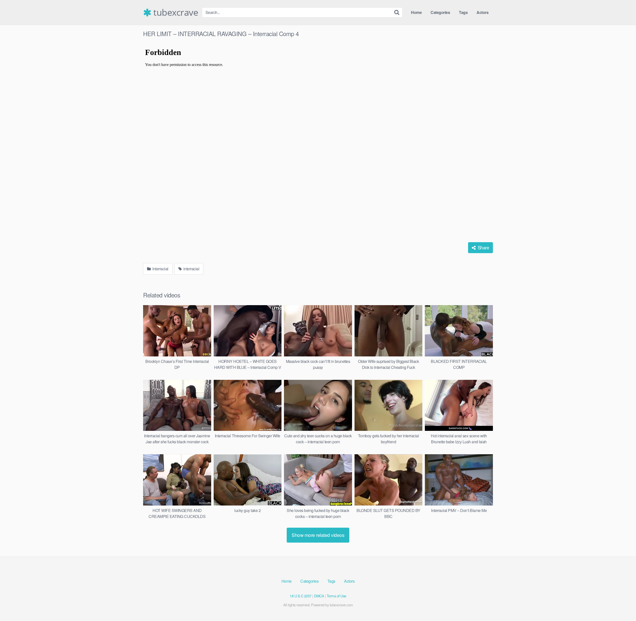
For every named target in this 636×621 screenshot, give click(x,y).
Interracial (160, 269)
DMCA (319, 595)
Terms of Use (336, 595)
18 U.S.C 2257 (301, 595)
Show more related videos (318, 534)
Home (416, 12)
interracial (190, 269)
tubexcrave (174, 12)
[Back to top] (622, 605)
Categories (440, 12)
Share (483, 247)
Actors (482, 12)
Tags (463, 12)
